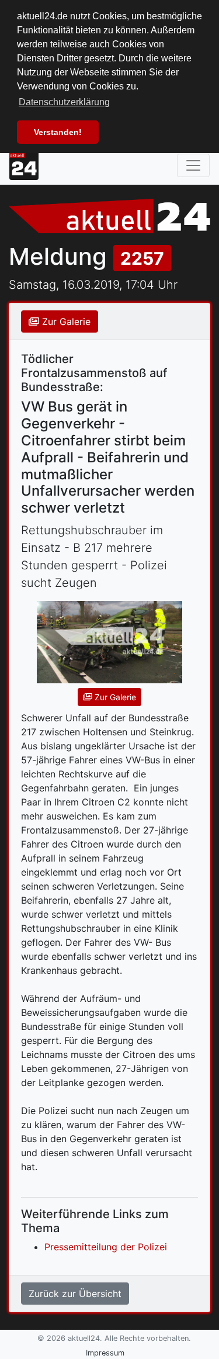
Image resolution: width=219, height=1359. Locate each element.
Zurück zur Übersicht (75, 1293)
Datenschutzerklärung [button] (64, 102)
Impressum (105, 1352)
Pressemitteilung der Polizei (105, 1247)
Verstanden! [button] (58, 132)
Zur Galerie (65, 321)
